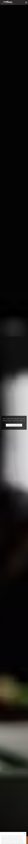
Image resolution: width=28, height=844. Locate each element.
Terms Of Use (4, 831)
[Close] (24, 813)
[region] (13, 827)
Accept (7, 835)
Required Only (19, 835)
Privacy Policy (19, 830)
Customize (13, 838)
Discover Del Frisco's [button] (14, 425)
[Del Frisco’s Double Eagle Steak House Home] (8, 2)
